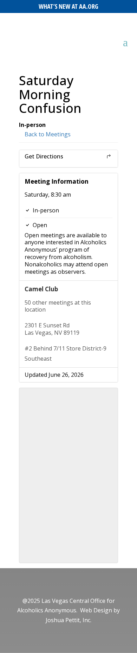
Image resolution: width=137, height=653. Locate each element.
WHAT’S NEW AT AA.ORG (68, 6)
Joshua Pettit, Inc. (68, 620)
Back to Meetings (47, 134)
